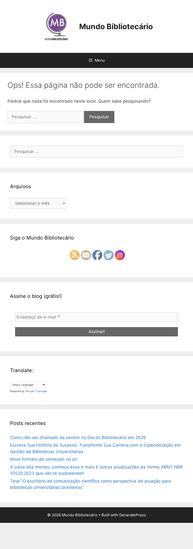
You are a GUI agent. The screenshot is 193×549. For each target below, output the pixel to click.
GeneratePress (132, 515)
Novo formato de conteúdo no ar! (43, 459)
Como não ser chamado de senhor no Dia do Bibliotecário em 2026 (78, 437)
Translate (41, 391)
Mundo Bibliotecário (116, 26)
